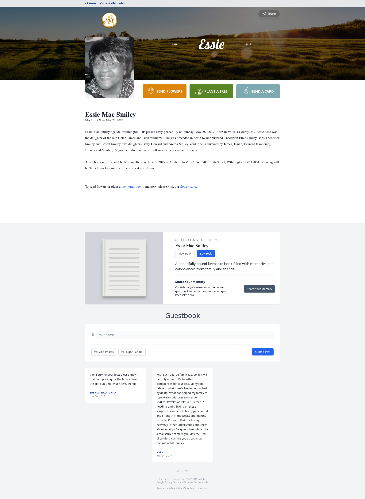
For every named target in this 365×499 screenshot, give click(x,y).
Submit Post (262, 352)
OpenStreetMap (186, 488)
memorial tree (131, 186)
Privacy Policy (172, 482)
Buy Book (206, 253)
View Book (185, 253)
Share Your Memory (259, 289)
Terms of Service (193, 482)
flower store (188, 186)
